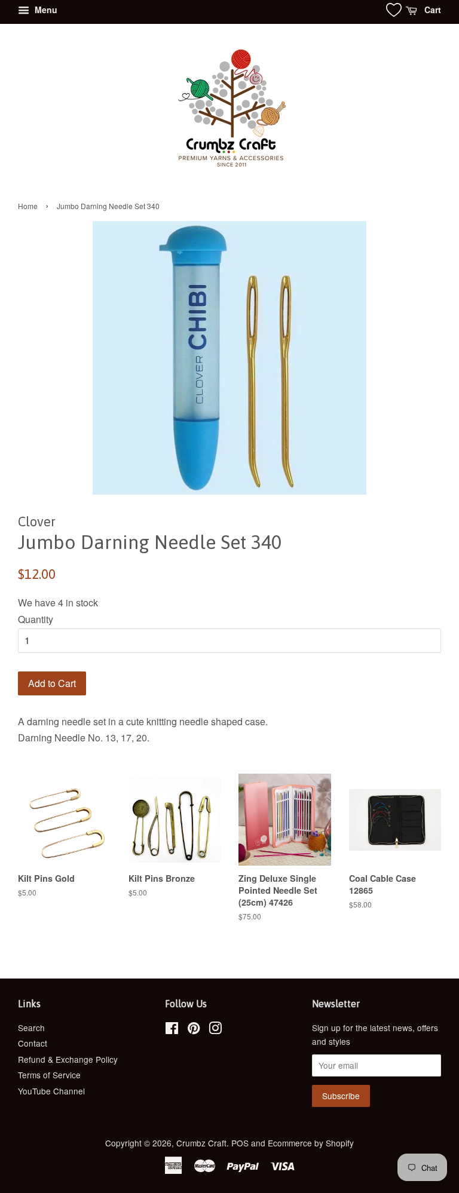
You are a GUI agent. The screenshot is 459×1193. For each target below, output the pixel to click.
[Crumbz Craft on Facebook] (172, 1030)
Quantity (35, 619)
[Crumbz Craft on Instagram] (215, 1030)
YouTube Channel (51, 1091)
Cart (431, 10)
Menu (44, 10)
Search (31, 1027)
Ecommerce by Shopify (311, 1143)
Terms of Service (49, 1075)
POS (240, 1143)
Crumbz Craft (201, 1143)
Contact (32, 1043)
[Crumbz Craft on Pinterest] (193, 1030)
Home (28, 206)
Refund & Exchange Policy (68, 1059)
